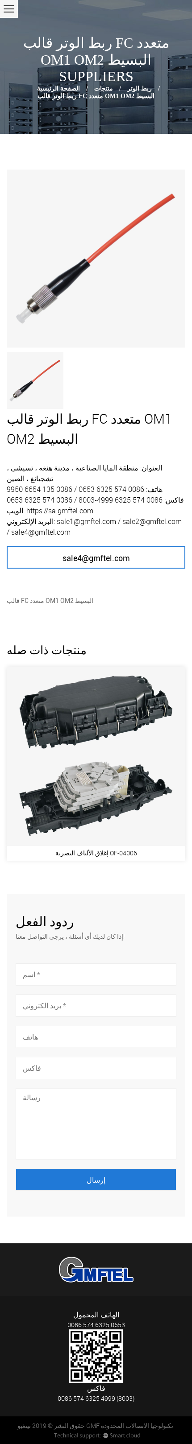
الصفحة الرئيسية (58, 88)
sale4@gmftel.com (96, 558)
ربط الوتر (139, 88)
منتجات (103, 88)
